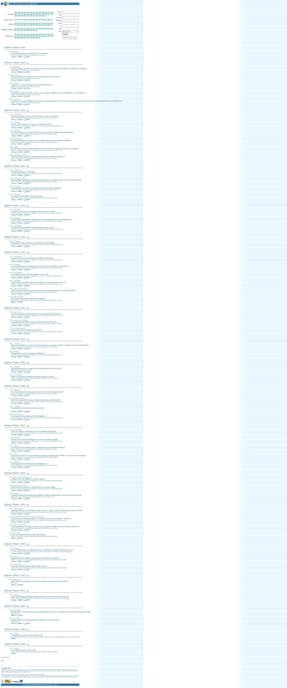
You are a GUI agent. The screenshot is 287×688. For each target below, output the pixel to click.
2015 (49, 12)
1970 (43, 16)
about (10, 4)
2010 (24, 14)
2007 (33, 14)
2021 (30, 12)
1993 (34, 30)
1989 (40, 16)
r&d (14, 4)
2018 (40, 12)
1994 (34, 16)
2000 (15, 16)
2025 (18, 12)
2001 (52, 14)
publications (19, 4)
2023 (24, 12)
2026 (15, 12)
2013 (15, 14)
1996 (27, 16)
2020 (34, 12)
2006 (36, 14)
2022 (27, 12)
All (45, 16)
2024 (21, 12)
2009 (27, 14)
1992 (37, 16)
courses (26, 4)
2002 (49, 14)
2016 (46, 12)
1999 (18, 16)
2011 (21, 14)
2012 (18, 14)
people (31, 4)
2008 (30, 14)
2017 (43, 12)
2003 (46, 14)
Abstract (14, 57)
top (27, 63)
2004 (42, 14)
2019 (37, 12)
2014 (52, 12)
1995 (30, 16)
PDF (28, 57)
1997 (24, 16)
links (35, 4)
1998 (21, 16)
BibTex (20, 57)
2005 (39, 14)
